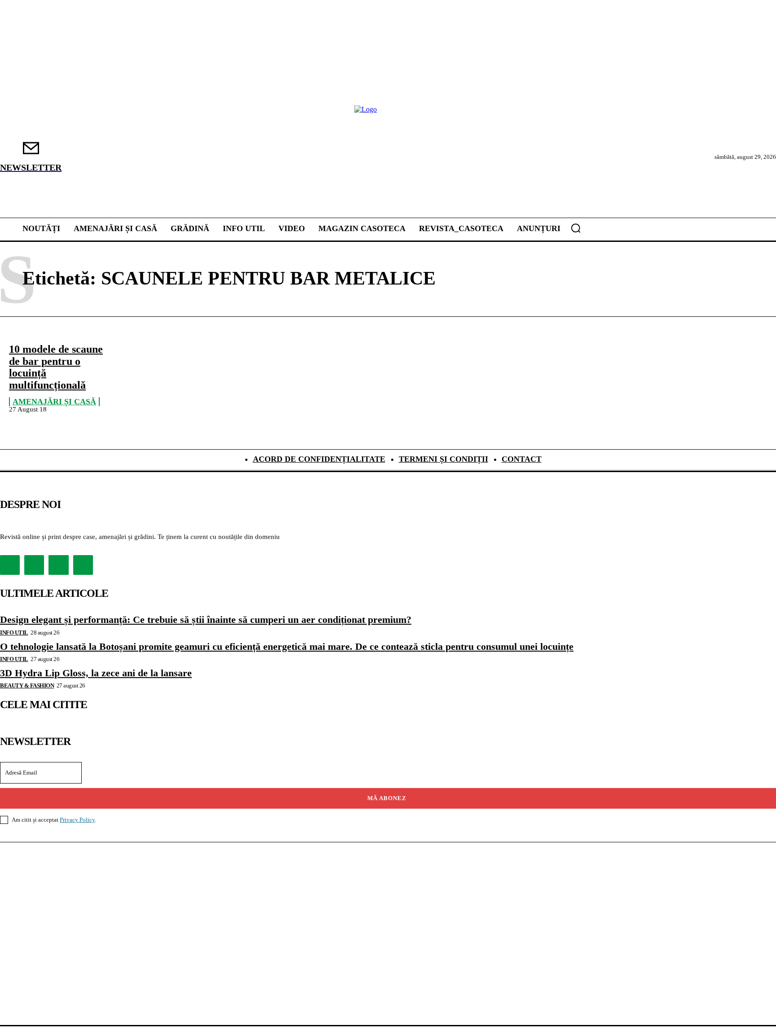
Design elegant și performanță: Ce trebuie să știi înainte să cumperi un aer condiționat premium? (205, 619)
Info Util (14, 632)
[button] (575, 228)
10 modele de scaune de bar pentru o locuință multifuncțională (56, 366)
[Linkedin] (58, 565)
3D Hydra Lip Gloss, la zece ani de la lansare (96, 673)
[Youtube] (83, 565)
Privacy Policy (77, 819)
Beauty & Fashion (27, 685)
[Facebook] (10, 565)
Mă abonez (386, 798)
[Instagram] (34, 565)
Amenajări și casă (54, 401)
